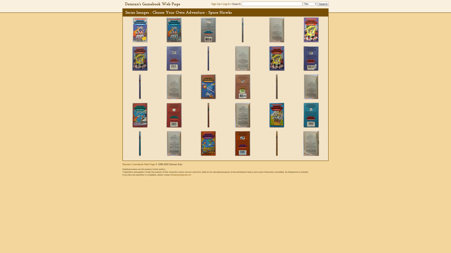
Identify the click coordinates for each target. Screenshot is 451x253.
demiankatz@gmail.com (181, 175)
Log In (226, 3)
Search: (236, 3)
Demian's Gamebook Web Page (152, 3)
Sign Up (215, 3)
